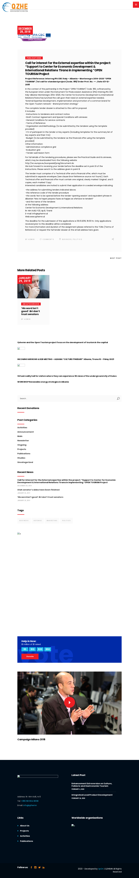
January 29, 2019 (24, 279)
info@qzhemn (30, 805)
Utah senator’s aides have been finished (38, 489)
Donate (30, 656)
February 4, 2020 (78, 789)
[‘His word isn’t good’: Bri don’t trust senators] (33, 286)
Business (67, 239)
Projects (21, 449)
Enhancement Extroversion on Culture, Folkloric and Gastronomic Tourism (92, 784)
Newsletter (23, 440)
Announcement (25, 432)
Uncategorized (31, 304)
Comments (48, 239)
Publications (34, 58)
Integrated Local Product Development (92, 795)
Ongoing (21, 445)
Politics (77, 239)
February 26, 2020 (78, 798)
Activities (22, 427)
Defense (38, 520)
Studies (21, 458)
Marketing (52, 520)
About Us (24, 825)
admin (31, 239)
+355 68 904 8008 (29, 801)
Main (19, 436)
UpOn (100, 868)
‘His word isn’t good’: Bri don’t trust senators (30, 311)
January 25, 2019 (23, 493)
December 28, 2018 (25, 30)
